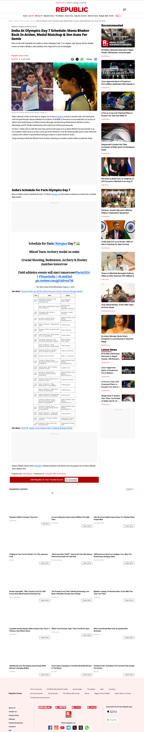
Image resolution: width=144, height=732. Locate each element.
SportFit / (17, 21)
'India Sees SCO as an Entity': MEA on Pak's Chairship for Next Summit (117, 243)
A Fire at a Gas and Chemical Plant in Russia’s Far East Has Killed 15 (117, 114)
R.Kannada (83, 3)
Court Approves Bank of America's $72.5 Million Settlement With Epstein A (117, 82)
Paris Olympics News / (28, 21)
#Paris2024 (82, 272)
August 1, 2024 (68, 287)
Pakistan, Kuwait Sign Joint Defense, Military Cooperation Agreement (116, 211)
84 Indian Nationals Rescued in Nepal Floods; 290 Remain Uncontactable (117, 51)
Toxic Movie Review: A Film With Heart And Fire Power (117, 306)
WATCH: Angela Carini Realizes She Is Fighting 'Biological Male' (47, 428)
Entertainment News (108, 311)
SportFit (14, 59)
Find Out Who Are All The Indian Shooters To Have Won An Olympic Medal (52, 291)
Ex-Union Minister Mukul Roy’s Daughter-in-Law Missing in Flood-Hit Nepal (117, 339)
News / (11, 21)
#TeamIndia (47, 276)
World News (105, 56)
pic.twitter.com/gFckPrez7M (54, 281)
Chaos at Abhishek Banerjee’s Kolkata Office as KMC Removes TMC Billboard (117, 274)
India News (105, 185)
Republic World (60, 3)
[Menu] (123, 9)
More (117, 16)
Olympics (60, 116)
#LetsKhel (65, 276)
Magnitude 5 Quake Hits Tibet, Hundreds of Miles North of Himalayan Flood (118, 147)
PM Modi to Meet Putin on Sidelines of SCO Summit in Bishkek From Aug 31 (117, 180)
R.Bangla (75, 3)
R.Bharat (68, 3)
